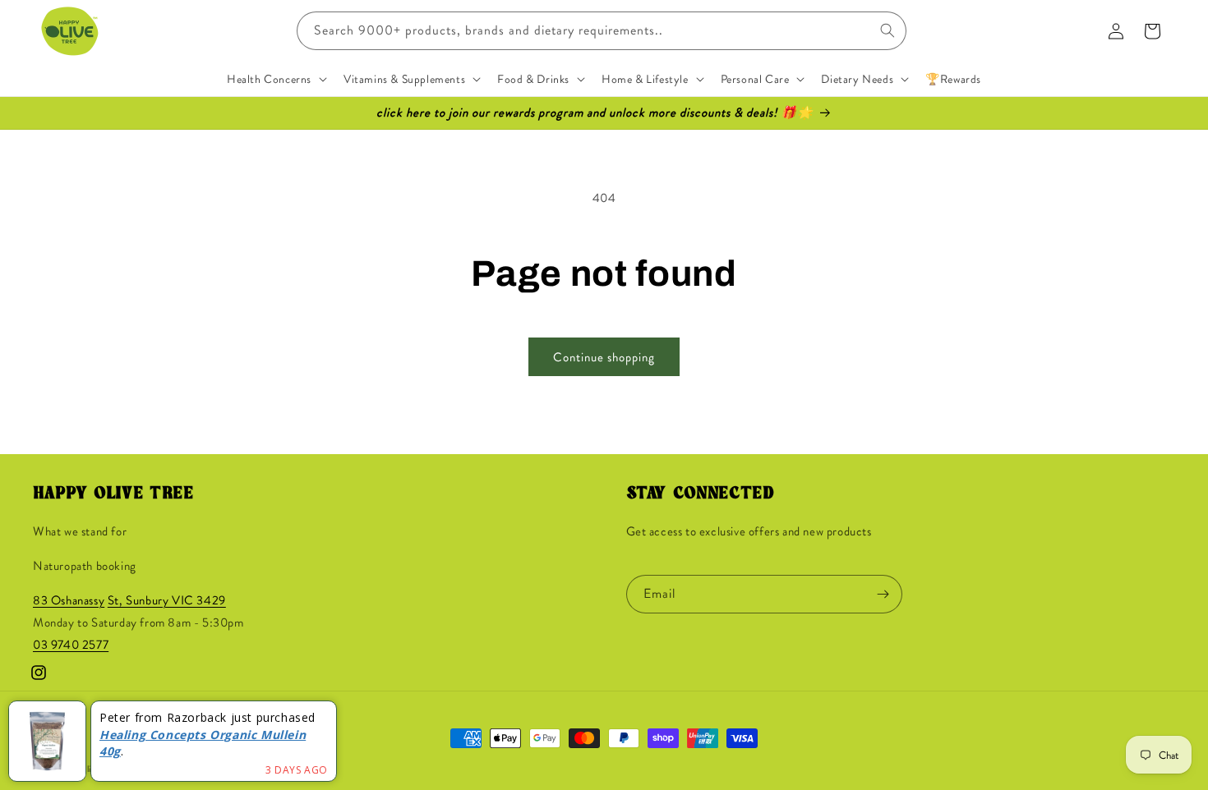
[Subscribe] (883, 594)
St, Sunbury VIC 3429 (167, 601)
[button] (275, 79)
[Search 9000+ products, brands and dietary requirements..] (887, 30)
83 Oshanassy (68, 601)
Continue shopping (604, 357)
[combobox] (601, 30)
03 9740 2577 (70, 645)
